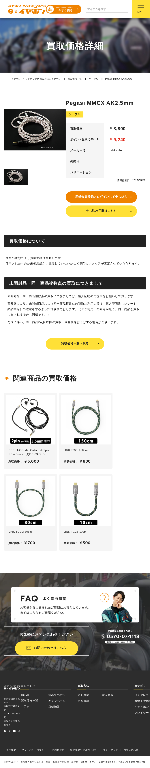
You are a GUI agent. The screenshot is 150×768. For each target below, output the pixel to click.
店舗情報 (54, 706)
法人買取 (108, 695)
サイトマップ (110, 750)
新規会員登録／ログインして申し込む (101, 196)
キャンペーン (57, 700)
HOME (25, 695)
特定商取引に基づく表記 (84, 750)
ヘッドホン (141, 706)
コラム (25, 706)
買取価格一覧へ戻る (75, 343)
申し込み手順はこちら (101, 210)
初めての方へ (57, 695)
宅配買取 (83, 695)
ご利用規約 (58, 750)
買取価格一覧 (29, 700)
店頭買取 (83, 700)
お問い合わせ (130, 750)
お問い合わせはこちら (50, 648)
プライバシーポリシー (34, 750)
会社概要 (11, 750)
